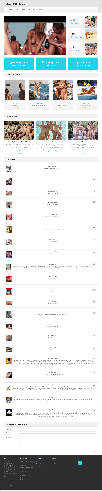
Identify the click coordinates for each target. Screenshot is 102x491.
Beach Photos (14, 485)
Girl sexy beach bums (25, 475)
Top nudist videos (13, 75)
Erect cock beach (24, 465)
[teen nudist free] (15, 90)
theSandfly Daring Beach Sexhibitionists (19, 141)
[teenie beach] (39, 90)
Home (10, 9)
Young (39, 9)
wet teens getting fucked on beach (10, 474)
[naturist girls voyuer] (63, 90)
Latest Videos (12, 116)
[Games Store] (17, 4)
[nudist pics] (87, 90)
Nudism (32, 9)
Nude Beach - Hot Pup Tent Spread (83, 141)
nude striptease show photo (10, 463)
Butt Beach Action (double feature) (51, 141)
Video (16, 9)
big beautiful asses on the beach (10, 469)
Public (24, 9)
